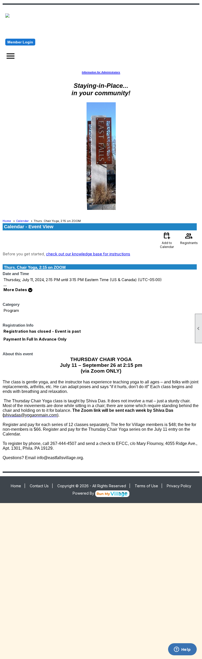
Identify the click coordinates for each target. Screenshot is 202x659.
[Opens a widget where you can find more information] (182, 649)
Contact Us (39, 486)
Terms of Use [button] (146, 486)
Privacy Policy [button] (179, 486)
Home (7, 221)
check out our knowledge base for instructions (88, 253)
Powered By (84, 493)
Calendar (22, 221)
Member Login (20, 42)
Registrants (189, 238)
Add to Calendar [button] (167, 240)
